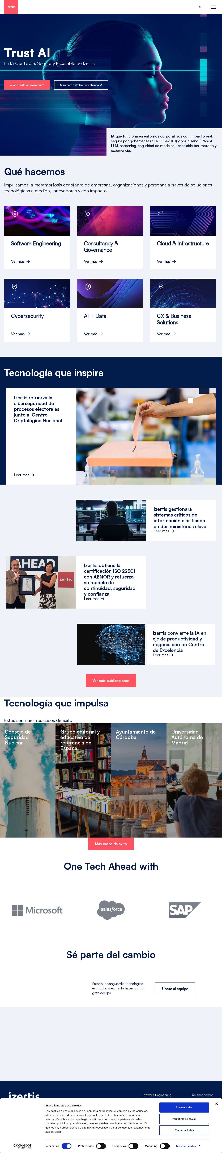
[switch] (101, 1146)
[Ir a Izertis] (11, 7)
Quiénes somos (202, 1095)
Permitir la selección (184, 1118)
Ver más (18, 261)
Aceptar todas (184, 1107)
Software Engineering (156, 1095)
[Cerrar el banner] (216, 1103)
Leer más (21, 475)
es (199, 7)
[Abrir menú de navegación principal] (213, 7)
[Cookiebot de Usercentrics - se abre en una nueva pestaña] (22, 1146)
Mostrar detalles (186, 1146)
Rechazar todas (184, 1130)
